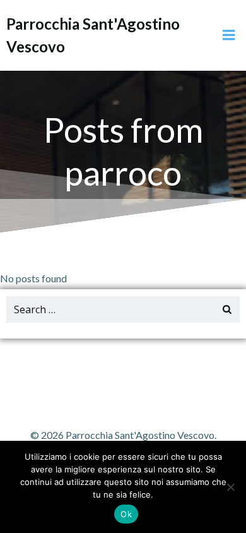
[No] (230, 487)
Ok (126, 514)
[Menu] (229, 35)
